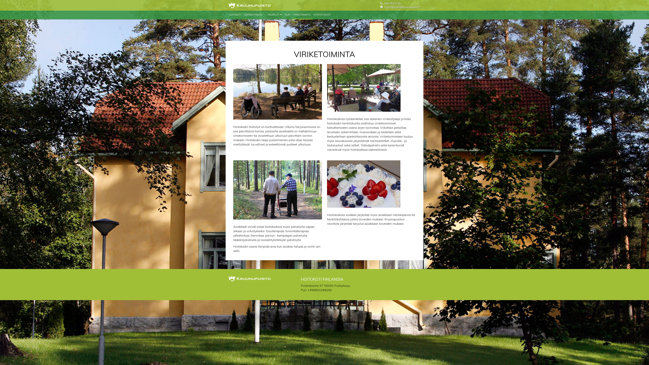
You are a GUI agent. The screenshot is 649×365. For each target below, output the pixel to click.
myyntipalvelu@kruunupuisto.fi (401, 7)
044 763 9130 (392, 3)
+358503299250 (320, 290)
